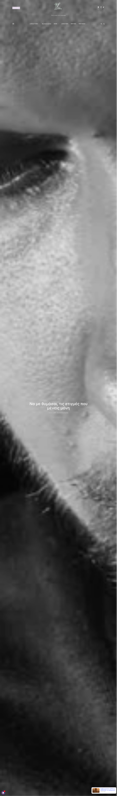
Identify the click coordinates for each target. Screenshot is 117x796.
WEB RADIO (82, 24)
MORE (55, 24)
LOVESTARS (64, 24)
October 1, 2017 (52, 412)
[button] (104, 23)
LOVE (58, 399)
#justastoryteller (46, 24)
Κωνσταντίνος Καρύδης (62, 412)
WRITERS (73, 24)
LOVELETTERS (34, 24)
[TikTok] (103, 8)
